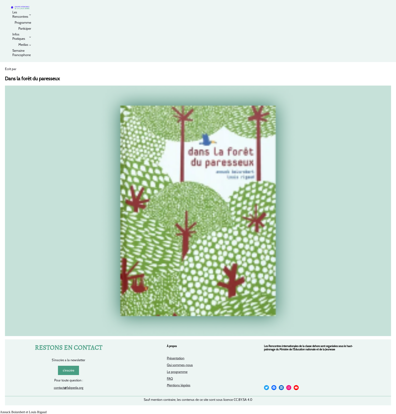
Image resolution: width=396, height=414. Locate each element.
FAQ (170, 379)
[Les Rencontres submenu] (30, 15)
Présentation (175, 358)
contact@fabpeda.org (68, 388)
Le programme (177, 372)
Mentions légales (178, 385)
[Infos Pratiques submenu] (30, 37)
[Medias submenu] (30, 45)
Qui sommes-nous (180, 365)
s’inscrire (68, 370)
